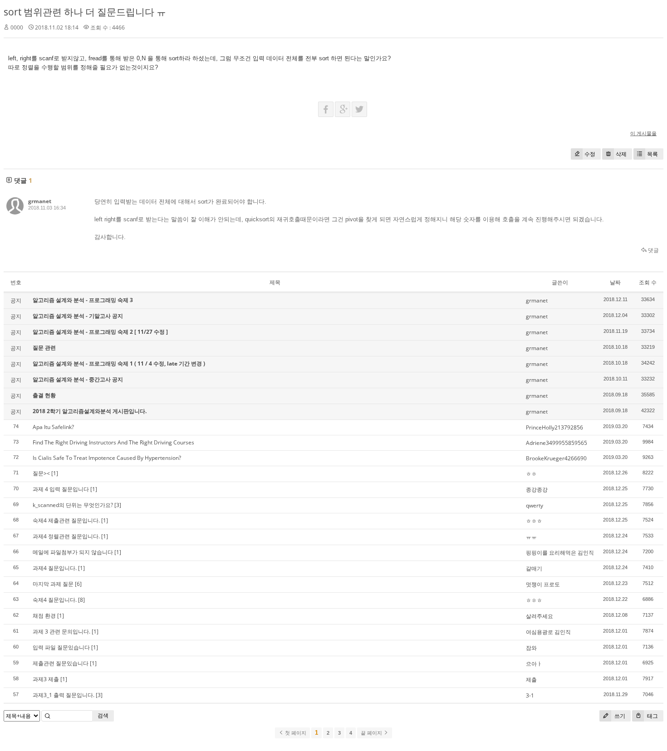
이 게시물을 (643, 133)
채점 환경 (44, 615)
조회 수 (648, 282)
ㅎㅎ (531, 474)
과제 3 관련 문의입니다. (61, 631)
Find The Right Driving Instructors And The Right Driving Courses (113, 442)
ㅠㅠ (531, 537)
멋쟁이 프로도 (543, 584)
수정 (589, 154)
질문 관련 (44, 347)
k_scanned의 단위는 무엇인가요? (73, 505)
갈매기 (534, 568)
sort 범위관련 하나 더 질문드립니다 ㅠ (85, 11)
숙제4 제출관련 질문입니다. (66, 520)
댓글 (653, 250)
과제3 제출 (46, 679)
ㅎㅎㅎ (534, 521)
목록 (652, 154)
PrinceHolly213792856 (554, 427)
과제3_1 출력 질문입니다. (63, 695)
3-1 (530, 695)
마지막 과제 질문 (53, 584)
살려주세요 (539, 616)
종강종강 (537, 489)
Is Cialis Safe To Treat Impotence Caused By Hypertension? (107, 458)
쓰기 (619, 716)
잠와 (531, 648)
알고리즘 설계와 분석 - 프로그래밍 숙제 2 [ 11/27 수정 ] (100, 332)
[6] (78, 584)
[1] (54, 473)
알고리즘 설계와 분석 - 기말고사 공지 (78, 316)
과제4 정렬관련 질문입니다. (66, 536)
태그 (652, 716)
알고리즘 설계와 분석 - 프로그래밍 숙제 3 (83, 300)
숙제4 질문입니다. (55, 600)
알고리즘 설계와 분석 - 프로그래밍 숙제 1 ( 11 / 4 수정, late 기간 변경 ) (119, 363)
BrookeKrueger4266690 (556, 458)
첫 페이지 (295, 733)
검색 (103, 715)
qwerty (534, 505)
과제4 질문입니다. (55, 568)
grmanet (39, 201)
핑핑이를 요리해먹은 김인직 (560, 552)
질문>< (41, 473)
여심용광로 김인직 (548, 632)
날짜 (615, 282)
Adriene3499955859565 (556, 443)
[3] (117, 505)
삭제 (621, 154)
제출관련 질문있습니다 (60, 663)
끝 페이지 (372, 733)
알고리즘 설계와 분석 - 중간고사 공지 (78, 379)
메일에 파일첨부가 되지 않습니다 (73, 552)
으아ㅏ (534, 664)
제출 (531, 679)
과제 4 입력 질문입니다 (61, 489)
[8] (81, 600)
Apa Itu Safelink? (53, 427)
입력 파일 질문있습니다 (61, 647)
